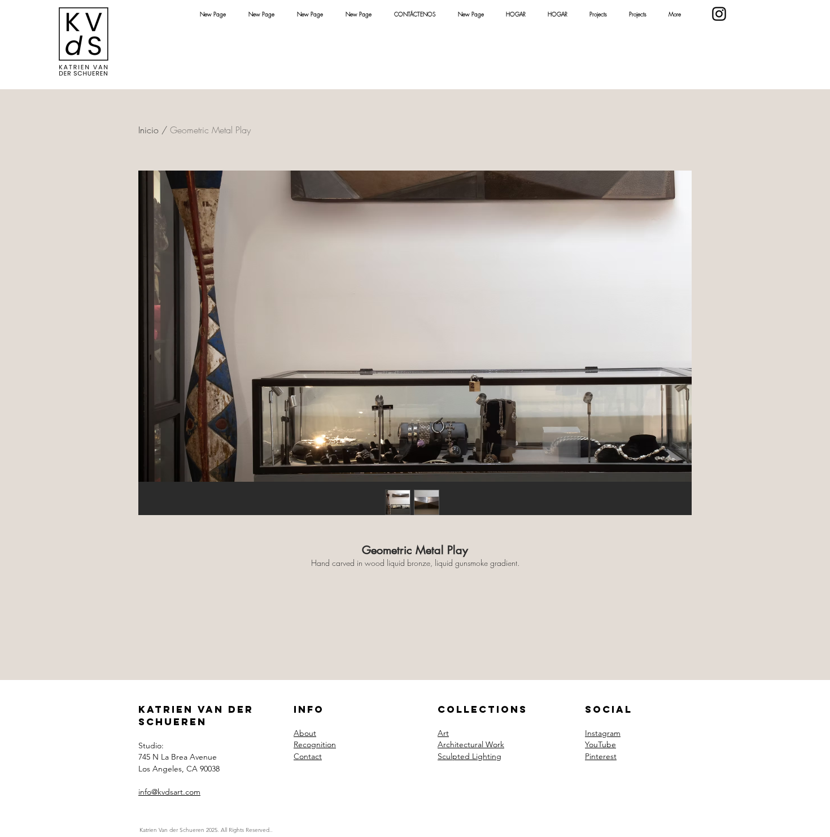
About (305, 733)
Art (443, 733)
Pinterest (601, 756)
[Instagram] (719, 14)
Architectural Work (471, 744)
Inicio (148, 130)
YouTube (600, 744)
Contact (308, 756)
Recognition (315, 744)
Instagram (603, 733)
